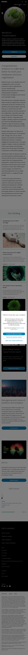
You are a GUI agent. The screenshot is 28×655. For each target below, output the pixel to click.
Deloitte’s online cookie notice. (17, 328)
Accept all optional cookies (14, 334)
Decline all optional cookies (14, 337)
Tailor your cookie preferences (14, 340)
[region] (14, 327)
